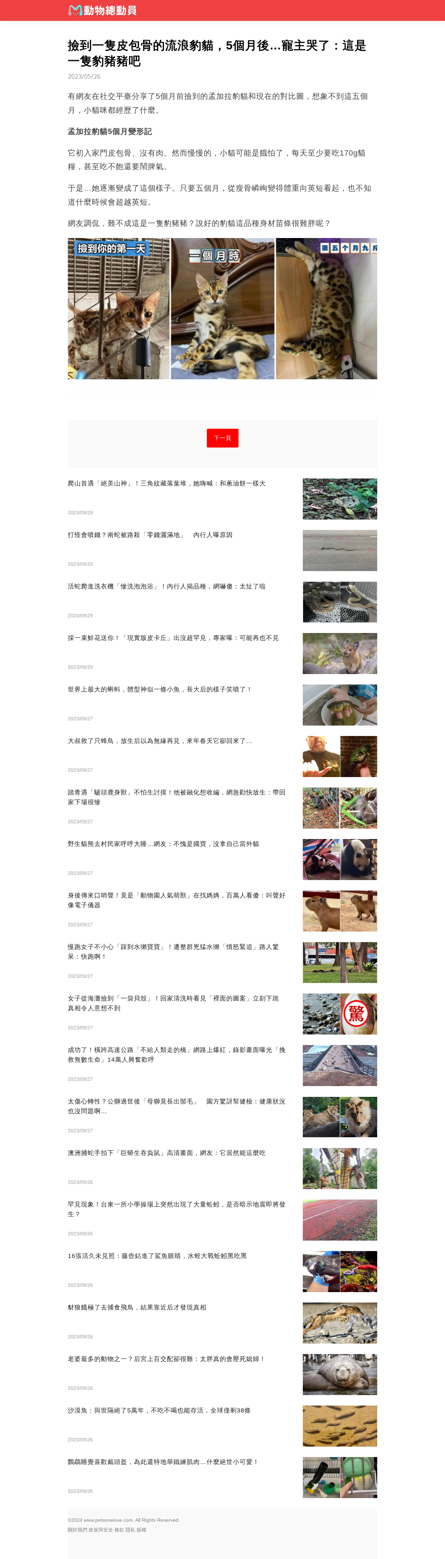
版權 (141, 1530)
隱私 (130, 1530)
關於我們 (77, 1530)
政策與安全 (101, 1530)
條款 (119, 1530)
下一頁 (223, 438)
